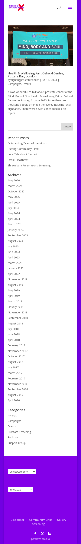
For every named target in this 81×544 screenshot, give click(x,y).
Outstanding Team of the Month (27, 143)
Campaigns (14, 84)
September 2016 (18, 389)
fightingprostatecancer (25, 80)
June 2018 (14, 334)
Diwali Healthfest (18, 160)
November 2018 (18, 312)
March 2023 (15, 263)
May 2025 (14, 197)
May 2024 (14, 213)
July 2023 (13, 246)
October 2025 (16, 191)
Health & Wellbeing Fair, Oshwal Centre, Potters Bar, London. (36, 74)
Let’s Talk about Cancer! (22, 154)
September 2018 (18, 318)
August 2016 (15, 395)
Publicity (13, 437)
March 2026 (15, 186)
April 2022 (14, 274)
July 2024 (13, 208)
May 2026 (14, 180)
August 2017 (15, 362)
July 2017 (13, 367)
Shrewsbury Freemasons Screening (29, 165)
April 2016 (14, 400)
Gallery (61, 520)
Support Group (17, 443)
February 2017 (16, 378)
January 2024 (16, 230)
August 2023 (15, 241)
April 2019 (14, 296)
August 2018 (15, 323)
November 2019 (18, 279)
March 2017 (15, 373)
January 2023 (16, 268)
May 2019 (14, 290)
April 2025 (14, 202)
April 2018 (14, 340)
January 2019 (16, 307)
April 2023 (14, 257)
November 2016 (18, 384)
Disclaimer (17, 520)
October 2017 (16, 356)
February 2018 (16, 345)
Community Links (40, 520)
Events (27, 84)
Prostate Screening (19, 432)
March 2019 (15, 301)
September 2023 (18, 235)
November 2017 (18, 351)
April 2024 (14, 219)
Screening (38, 524)
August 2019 (15, 285)
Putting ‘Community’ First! (23, 149)
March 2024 (15, 224)
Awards (12, 415)
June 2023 (14, 252)
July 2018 (13, 329)
